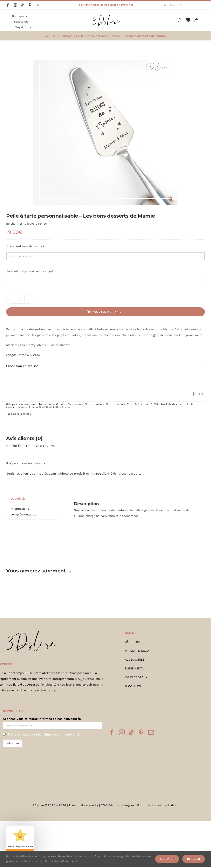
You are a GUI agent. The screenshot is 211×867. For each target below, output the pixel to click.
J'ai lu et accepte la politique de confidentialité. (44, 734)
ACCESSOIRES (134, 659)
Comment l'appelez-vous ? (25, 246)
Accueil (50, 36)
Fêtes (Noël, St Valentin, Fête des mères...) (161, 404)
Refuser (193, 858)
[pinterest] (30, 5)
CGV (104, 805)
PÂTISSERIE (133, 642)
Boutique (66, 36)
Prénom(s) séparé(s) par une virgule (38, 271)
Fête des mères (94, 404)
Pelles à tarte (61, 407)
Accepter (167, 858)
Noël (42, 407)
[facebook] (7, 5)
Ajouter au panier (108, 312)
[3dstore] (105, 15)
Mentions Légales (122, 805)
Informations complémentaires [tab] (23, 511)
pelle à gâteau (22, 413)
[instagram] (15, 5)
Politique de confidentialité (157, 805)
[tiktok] (22, 5)
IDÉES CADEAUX (136, 677)
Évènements (75, 404)
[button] (105, 366)
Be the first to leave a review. (27, 223)
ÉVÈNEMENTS (134, 668)
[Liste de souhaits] (188, 20)
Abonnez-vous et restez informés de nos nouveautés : (42, 719)
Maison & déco (28, 407)
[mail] (37, 5)
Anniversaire (29, 404)
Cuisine (61, 404)
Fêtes (130, 404)
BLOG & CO (133, 686)
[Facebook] (193, 394)
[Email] (201, 394)
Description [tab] (19, 498)
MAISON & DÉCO (137, 651)
